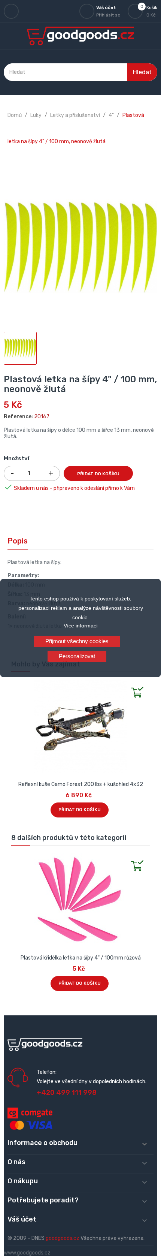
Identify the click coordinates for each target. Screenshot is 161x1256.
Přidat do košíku (98, 473)
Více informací (81, 626)
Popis (17, 540)
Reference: (18, 416)
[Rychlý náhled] (17, 685)
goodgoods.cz (62, 1238)
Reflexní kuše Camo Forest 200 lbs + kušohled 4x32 (80, 784)
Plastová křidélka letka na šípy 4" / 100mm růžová (81, 958)
